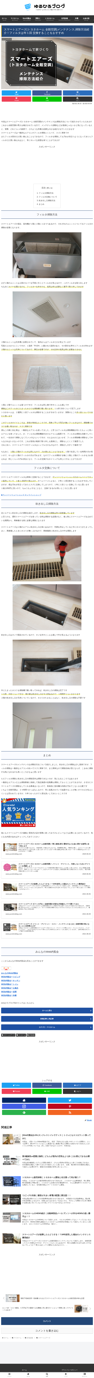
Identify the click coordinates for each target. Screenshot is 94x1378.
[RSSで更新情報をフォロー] (70, 1112)
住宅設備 (32, 1035)
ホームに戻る (47, 1010)
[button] (87, 658)
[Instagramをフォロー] (24, 1106)
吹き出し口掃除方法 (47, 200)
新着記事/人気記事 (47, 1019)
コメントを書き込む (47, 1330)
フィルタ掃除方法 (46, 193)
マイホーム (21, 1035)
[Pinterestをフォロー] (70, 1106)
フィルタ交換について (48, 197)
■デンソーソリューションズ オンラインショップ (21, 495)
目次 (44, 188)
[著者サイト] (24, 1100)
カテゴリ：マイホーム (47, 1027)
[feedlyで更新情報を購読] (24, 1112)
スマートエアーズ (9, 1035)
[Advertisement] (47, 111)
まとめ (41, 204)
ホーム (24, 1370)
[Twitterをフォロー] (70, 1100)
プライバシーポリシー (70, 1370)
